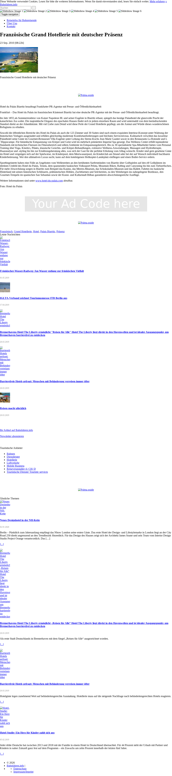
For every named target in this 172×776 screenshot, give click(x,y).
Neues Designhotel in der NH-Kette (20, 520)
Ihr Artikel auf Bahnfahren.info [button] (16, 430)
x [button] (166, 1)
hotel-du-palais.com (52, 180)
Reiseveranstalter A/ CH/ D (21, 468)
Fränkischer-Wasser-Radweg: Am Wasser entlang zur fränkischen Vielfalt (42, 271)
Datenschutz (20, 768)
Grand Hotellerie (23, 231)
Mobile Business (15, 465)
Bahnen (11, 453)
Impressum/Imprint (23, 771)
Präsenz (60, 231)
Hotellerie (12, 459)
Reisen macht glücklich (13, 408)
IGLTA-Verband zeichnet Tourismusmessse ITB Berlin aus (33, 298)
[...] (2, 544)
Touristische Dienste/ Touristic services (27, 471)
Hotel (36, 231)
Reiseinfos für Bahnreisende (22, 20)
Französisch (6, 231)
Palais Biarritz (47, 231)
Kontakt (11, 26)
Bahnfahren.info (8, 4)
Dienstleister (13, 456)
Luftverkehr (13, 462)
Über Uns (12, 23)
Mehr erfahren (157, 1)
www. (38, 180)
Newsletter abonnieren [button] (12, 436)
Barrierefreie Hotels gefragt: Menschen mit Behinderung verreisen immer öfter (45, 381)
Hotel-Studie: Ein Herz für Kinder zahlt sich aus (27, 732)
